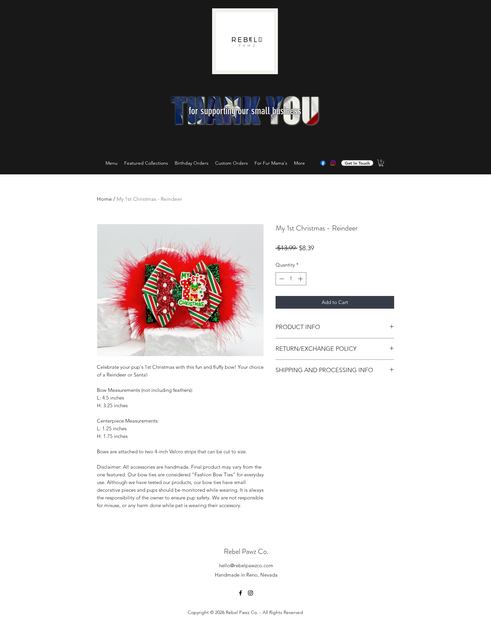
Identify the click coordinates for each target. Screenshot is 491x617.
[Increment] (301, 279)
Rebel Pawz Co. (246, 551)
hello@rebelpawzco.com (246, 565)
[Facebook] (323, 163)
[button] (381, 163)
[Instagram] (333, 163)
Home (104, 199)
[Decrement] (281, 279)
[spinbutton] (291, 279)
